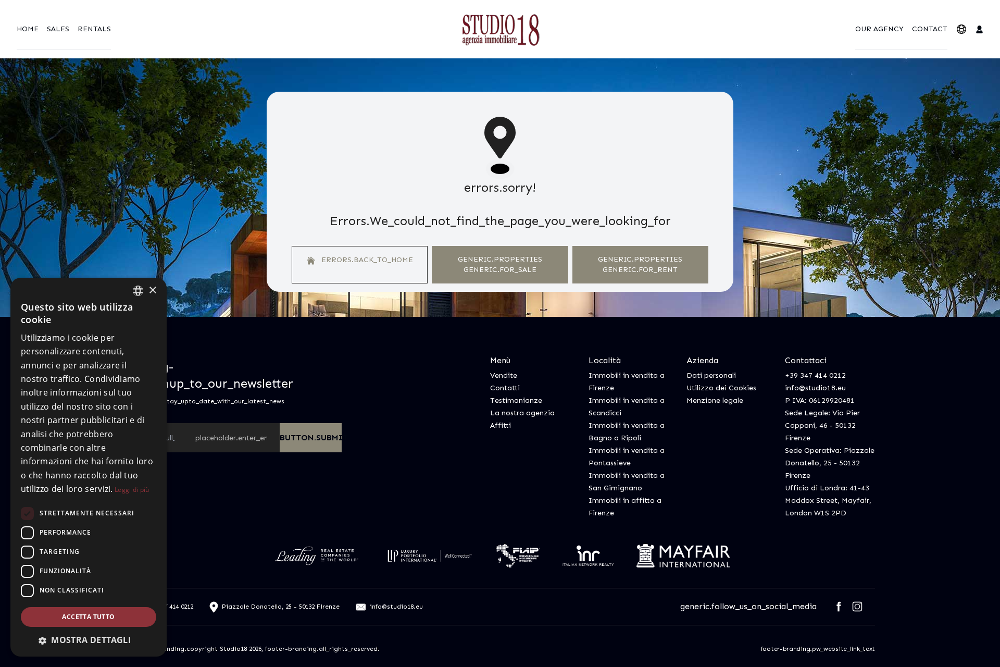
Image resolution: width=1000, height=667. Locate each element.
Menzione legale (714, 400)
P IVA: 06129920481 (820, 400)
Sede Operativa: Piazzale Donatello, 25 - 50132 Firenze (829, 463)
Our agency (879, 28)
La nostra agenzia (522, 413)
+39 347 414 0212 (815, 375)
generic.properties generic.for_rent (640, 264)
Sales (58, 28)
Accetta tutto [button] (88, 616)
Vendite (503, 375)
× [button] (152, 290)
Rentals (94, 28)
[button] (88, 640)
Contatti (505, 388)
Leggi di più (132, 489)
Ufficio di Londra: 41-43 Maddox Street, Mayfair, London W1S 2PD (828, 500)
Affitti (500, 425)
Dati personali (711, 375)
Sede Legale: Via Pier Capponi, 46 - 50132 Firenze (822, 425)
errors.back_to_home (366, 259)
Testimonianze (516, 400)
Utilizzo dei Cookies (721, 388)
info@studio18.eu (815, 388)
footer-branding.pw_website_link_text (818, 648)
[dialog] (88, 467)
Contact (929, 28)
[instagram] (857, 606)
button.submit (311, 437)
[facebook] (838, 606)
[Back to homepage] (500, 29)
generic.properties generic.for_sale (500, 264)
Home (28, 28)
